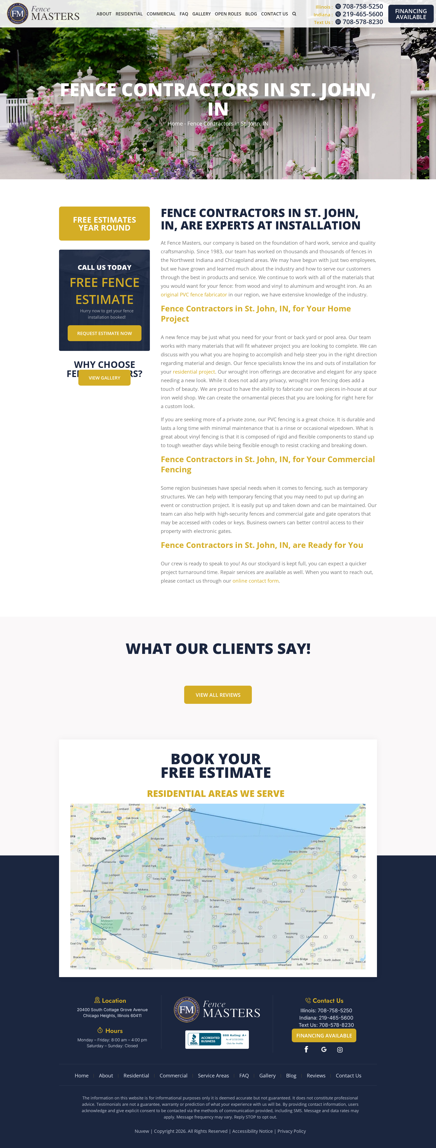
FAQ (184, 14)
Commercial (161, 14)
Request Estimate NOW (104, 333)
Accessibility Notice (252, 1131)
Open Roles (228, 14)
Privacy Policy (291, 1131)
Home (82, 1075)
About (104, 14)
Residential (129, 14)
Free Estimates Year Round (104, 223)
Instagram (340, 1049)
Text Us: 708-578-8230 (326, 1025)
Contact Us (274, 14)
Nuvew (142, 1131)
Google (324, 1049)
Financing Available (411, 14)
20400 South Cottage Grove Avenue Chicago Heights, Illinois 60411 (112, 1012)
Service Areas (213, 1075)
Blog (251, 14)
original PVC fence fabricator (194, 294)
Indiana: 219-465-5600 (326, 1018)
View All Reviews (218, 694)
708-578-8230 (363, 21)
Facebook (307, 1049)
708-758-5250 (363, 6)
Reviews (316, 1075)
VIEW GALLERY (104, 378)
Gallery (201, 14)
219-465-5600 (363, 13)
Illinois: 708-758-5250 (326, 1010)
